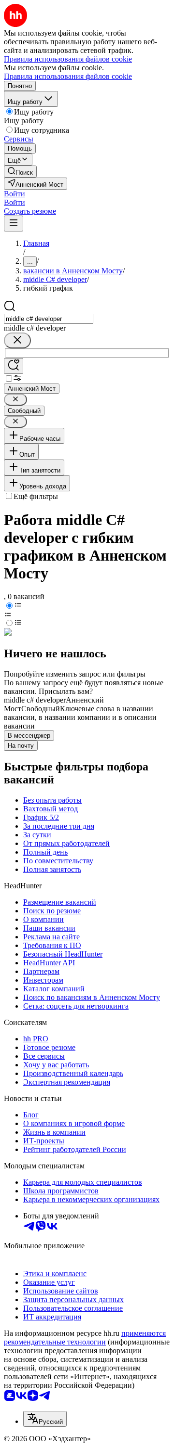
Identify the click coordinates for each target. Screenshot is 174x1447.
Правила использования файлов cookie (68, 76)
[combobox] (48, 319)
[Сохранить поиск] (13, 366)
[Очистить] (17, 340)
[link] (20, 172)
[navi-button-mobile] (13, 223)
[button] (14, 194)
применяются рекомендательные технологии (85, 1337)
